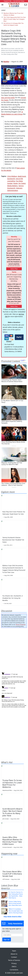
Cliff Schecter (5, 879)
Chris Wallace (12, 176)
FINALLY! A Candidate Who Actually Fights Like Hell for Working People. (16, 911)
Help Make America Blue (12, 917)
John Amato (5, 819)
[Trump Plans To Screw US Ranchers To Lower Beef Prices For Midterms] (12, 771)
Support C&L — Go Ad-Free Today (14, 1)
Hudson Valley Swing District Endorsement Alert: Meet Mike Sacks (15, 903)
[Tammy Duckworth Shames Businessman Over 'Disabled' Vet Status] (14, 528)
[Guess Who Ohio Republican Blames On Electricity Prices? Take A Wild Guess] (12, 828)
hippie (15, 183)
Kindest (8, 341)
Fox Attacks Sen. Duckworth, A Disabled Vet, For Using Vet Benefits (12, 598)
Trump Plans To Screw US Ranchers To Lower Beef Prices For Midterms (12, 783)
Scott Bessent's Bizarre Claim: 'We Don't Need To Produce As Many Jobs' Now (12, 812)
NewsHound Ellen (7, 790)
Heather (6, 61)
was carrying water (8, 98)
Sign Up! (7, 939)
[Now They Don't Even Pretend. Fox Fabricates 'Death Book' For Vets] (14, 502)
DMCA (14, 966)
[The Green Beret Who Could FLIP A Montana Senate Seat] (12, 862)
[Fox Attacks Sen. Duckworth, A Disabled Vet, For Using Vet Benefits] (14, 586)
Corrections (14, 970)
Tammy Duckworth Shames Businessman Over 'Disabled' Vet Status (13, 540)
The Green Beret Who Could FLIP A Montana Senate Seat (12, 873)
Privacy (14, 963)
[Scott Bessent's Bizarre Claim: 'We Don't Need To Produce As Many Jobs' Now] (12, 800)
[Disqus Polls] (14, 649)
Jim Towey (22, 183)
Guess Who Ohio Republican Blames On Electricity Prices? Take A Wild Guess (12, 840)
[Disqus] (14, 691)
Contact (14, 957)
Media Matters (12, 186)
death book (22, 176)
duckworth (11, 179)
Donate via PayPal (19, 337)
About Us (14, 954)
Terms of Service (20, 624)
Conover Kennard (7, 847)
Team (14, 951)
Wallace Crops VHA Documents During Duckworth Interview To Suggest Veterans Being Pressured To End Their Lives (13, 37)
